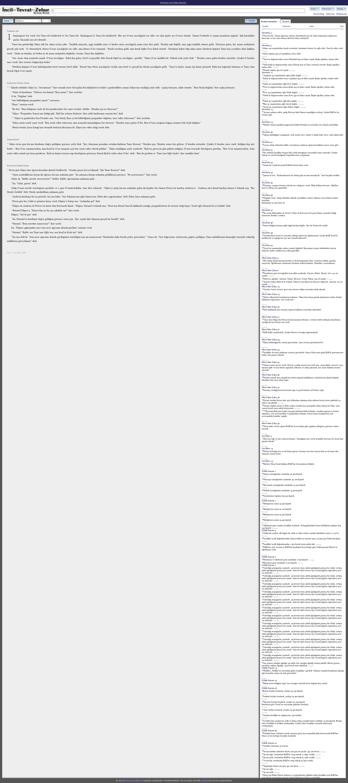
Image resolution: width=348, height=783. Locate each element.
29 (7, 143)
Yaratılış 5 (267, 45)
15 (144, 57)
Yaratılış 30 (267, 132)
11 (107, 48)
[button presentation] (40, 20)
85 (262, 662)
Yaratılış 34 (267, 172)
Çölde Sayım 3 (269, 530)
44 (12, 205)
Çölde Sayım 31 (269, 743)
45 (75, 205)
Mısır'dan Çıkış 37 (270, 387)
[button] (314, 8)
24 (262, 35)
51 (147, 236)
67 (262, 639)
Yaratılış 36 (267, 195)
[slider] (263, 29)
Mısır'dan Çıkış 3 (270, 258)
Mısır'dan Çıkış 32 (270, 329)
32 (108, 148)
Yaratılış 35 (267, 182)
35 (7, 169)
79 (262, 654)
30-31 (264, 410)
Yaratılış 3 (267, 33)
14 (12, 57)
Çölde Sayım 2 (269, 500)
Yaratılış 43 (267, 245)
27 (115, 122)
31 (15, 148)
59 (262, 451)
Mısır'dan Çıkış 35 (270, 362)
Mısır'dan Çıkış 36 (270, 375)
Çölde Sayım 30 (269, 730)
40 (103, 187)
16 (12, 66)
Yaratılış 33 (267, 162)
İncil (25, 10)
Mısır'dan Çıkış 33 (270, 339)
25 (262, 583)
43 (12, 200)
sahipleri (205, 780)
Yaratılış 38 (267, 222)
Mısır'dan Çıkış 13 (270, 286)
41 (197, 187)
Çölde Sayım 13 (269, 668)
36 (68, 169)
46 (12, 210)
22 (12, 108)
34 (136, 153)
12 (168, 48)
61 (262, 631)
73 (262, 646)
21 (12, 91)
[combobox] (28, 20)
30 (142, 143)
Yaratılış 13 (267, 109)
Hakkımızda (341, 14)
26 (12, 122)
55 (262, 144)
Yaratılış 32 (267, 150)
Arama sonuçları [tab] (269, 21)
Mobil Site (330, 14)
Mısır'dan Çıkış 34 (270, 349)
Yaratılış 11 (267, 72)
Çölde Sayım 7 (269, 565)
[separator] (259, 398)
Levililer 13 (267, 448)
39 (12, 183)
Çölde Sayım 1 (269, 471)
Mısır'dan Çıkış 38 (270, 397)
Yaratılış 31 (267, 142)
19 (262, 575)
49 (12, 232)
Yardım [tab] (285, 21)
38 (75, 174)
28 (12, 127)
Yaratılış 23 (267, 122)
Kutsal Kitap (318, 14)
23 (12, 113)
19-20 (8, 87)
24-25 (13, 117)
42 (12, 196)
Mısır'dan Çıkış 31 (270, 317)
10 (26, 48)
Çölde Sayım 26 (269, 688)
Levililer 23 (267, 461)
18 (168, 66)
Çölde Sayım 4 (269, 557)
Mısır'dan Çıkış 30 (270, 307)
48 (12, 223)
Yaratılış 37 (267, 210)
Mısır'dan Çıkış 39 (270, 423)
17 (79, 66)
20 (262, 103)
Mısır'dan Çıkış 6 (270, 270)
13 (14, 53)
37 (12, 174)
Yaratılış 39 (267, 233)
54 (262, 774)
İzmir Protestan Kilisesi (132, 780)
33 (222, 148)
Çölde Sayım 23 (269, 680)
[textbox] (26, 20)
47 (12, 218)
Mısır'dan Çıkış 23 (270, 294)
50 (12, 236)
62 (262, 720)
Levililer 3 (267, 436)
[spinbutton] (45, 20)
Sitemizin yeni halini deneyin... (174, 2)
